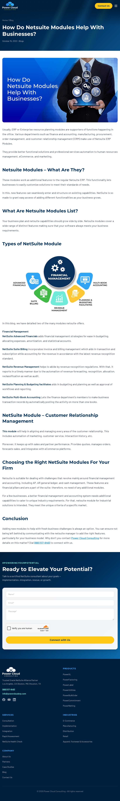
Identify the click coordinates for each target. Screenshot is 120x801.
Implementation (9, 726)
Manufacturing (69, 726)
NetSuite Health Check (12, 741)
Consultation (8, 720)
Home (5, 20)
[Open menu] (116, 6)
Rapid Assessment (10, 736)
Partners (6, 761)
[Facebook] (3, 699)
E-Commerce (69, 720)
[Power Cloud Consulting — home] (10, 6)
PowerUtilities (69, 690)
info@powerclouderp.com (14, 693)
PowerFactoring (70, 679)
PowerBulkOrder (70, 695)
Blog (11, 20)
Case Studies (8, 767)
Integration (7, 731)
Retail (65, 736)
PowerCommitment (71, 700)
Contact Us (103, 6)
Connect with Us (60, 640)
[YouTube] (9, 699)
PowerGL (67, 674)
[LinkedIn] (14, 699)
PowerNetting (69, 705)
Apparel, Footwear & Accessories (77, 741)
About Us (6, 756)
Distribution (68, 731)
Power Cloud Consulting (85, 538)
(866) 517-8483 (42, 542)
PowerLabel (68, 685)
